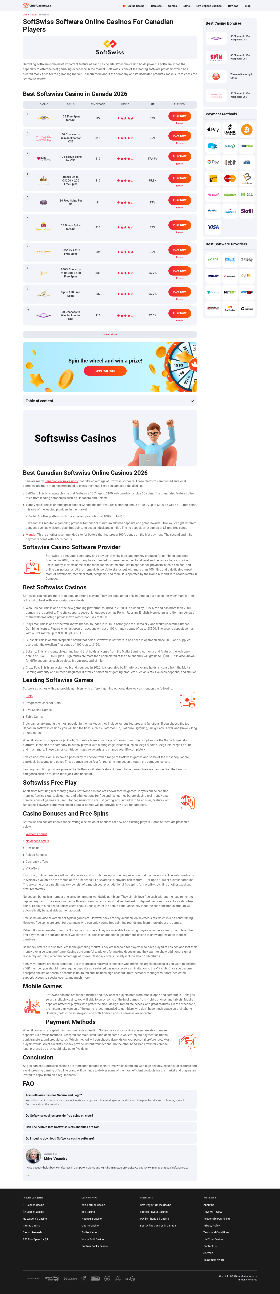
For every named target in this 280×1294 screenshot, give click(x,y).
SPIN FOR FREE (105, 371)
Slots (29, 696)
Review (179, 123)
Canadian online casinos (61, 481)
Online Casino (30, 14)
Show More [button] (110, 334)
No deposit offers (37, 841)
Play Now (179, 116)
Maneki (31, 534)
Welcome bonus (36, 834)
